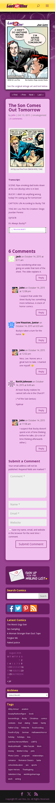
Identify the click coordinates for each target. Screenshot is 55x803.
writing (18, 779)
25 (10, 674)
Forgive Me (12, 638)
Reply (41, 277)
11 (10, 667)
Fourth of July (13, 732)
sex (27, 765)
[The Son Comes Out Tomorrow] (27, 51)
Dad (20, 723)
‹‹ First (15, 94)
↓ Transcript (18, 229)
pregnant (25, 755)
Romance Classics (26, 760)
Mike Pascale (29, 746)
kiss (28, 737)
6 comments (16, 118)
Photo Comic (13, 755)
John (13, 115)
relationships (37, 755)
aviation (25, 709)
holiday (11, 737)
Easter (35, 723)
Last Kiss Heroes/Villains (18, 741)
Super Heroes (14, 769)
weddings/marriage (32, 774)
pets (32, 751)
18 (10, 670)
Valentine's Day (14, 774)
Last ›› (40, 94)
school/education (15, 765)
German (25, 732)
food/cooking (37, 727)
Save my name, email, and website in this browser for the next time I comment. (27, 533)
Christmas (34, 718)
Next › (32, 94)
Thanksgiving (28, 769)
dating (27, 723)
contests (11, 723)
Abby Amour (13, 709)
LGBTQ (34, 741)
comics (44, 718)
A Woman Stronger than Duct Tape (24, 633)
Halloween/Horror (39, 732)
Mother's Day (22, 751)
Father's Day (13, 727)
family (43, 723)
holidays (20, 737)
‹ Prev (23, 94)
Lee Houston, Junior (27, 322)
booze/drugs (13, 718)
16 (22, 667)
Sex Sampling (13, 629)
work (10, 779)
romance (12, 760)
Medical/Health (14, 746)
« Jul (9, 681)
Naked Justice (13, 642)
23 (22, 670)
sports (34, 765)
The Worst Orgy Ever (17, 624)
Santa (38, 760)
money (11, 751)
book (31, 714)
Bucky (24, 718)
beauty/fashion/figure (17, 714)
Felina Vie (25, 727)
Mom (39, 746)
